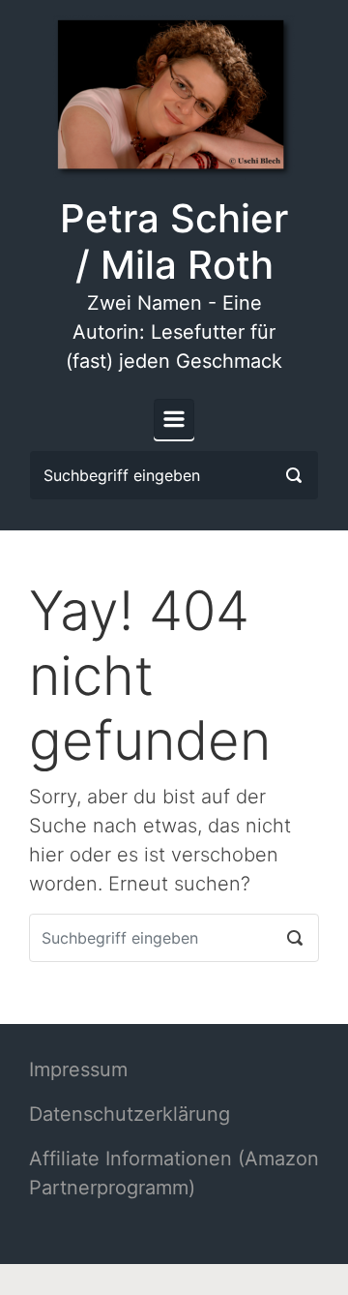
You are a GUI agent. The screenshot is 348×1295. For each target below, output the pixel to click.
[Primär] (174, 419)
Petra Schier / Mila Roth (174, 241)
